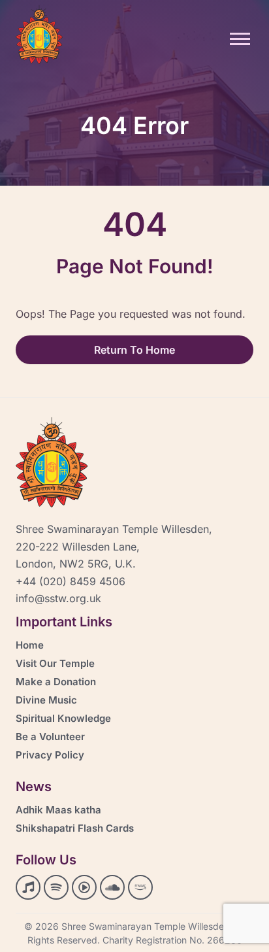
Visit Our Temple (55, 663)
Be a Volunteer (50, 736)
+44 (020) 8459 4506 (70, 581)
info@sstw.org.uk (58, 598)
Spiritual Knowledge (63, 718)
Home (30, 645)
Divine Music (46, 700)
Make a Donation (56, 681)
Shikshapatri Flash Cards (75, 828)
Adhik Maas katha (58, 810)
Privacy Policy (50, 755)
